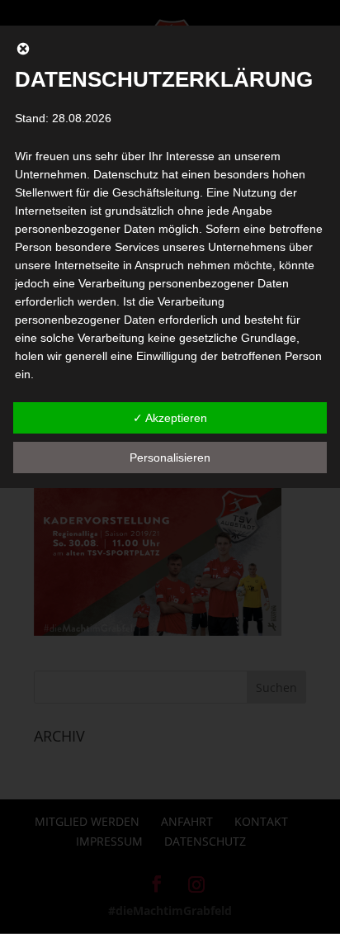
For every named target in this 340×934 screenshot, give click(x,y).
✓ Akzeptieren (170, 417)
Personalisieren (170, 457)
